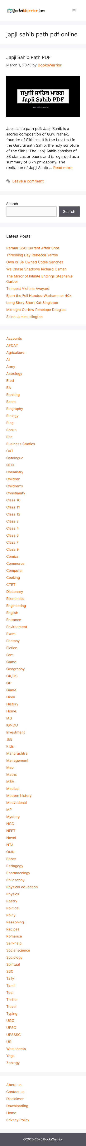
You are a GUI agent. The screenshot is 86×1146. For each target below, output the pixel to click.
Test (10, 992)
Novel (11, 838)
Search (12, 204)
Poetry (11, 901)
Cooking (13, 577)
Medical (12, 788)
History (12, 704)
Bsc (9, 437)
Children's (14, 486)
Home (11, 711)
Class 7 (12, 542)
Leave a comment (28, 181)
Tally (10, 978)
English (12, 613)
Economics (15, 599)
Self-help (14, 943)
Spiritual (13, 964)
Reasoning (15, 922)
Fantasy (13, 641)
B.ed (10, 381)
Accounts (14, 338)
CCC (10, 465)
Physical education (22, 887)
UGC (10, 1021)
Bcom (11, 402)
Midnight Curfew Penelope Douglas (36, 310)
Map (10, 767)
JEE (9, 739)
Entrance (13, 620)
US (8, 1042)
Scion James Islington (24, 317)
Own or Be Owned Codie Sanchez (34, 262)
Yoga (10, 1056)
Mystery (13, 817)
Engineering (16, 606)
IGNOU (12, 725)
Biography (14, 409)
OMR (10, 852)
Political (12, 908)
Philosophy (15, 880)
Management (17, 760)
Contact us (15, 1092)
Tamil (10, 985)
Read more (62, 167)
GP (8, 683)
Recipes (12, 929)
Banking (13, 395)
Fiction (11, 648)
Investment (15, 732)
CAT (9, 451)
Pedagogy (14, 866)
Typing (11, 1014)
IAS (9, 718)
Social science (18, 950)
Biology (12, 416)
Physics (12, 894)
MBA (10, 781)
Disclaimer (15, 1099)
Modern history (19, 796)
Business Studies (20, 444)
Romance (14, 936)
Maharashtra (17, 753)
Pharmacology (18, 873)
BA (8, 388)
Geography (15, 669)
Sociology (14, 957)
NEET (10, 831)
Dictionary (14, 592)
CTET (10, 585)
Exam (10, 634)
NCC (10, 824)
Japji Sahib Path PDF (28, 57)
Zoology (13, 1063)
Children (13, 479)
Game (11, 662)
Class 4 (12, 528)
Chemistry (14, 472)
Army (10, 366)
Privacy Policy (17, 1120)
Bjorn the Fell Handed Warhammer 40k (38, 296)
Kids (10, 746)
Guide (11, 690)
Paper (11, 859)
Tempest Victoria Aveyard (27, 288)
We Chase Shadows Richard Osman (36, 269)
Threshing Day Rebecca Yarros (32, 255)
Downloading (17, 1106)
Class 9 (12, 549)
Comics (12, 556)
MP (9, 810)
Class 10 (13, 500)
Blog (10, 423)
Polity (10, 915)
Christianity (15, 493)
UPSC (11, 1028)
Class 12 (13, 514)
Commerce (15, 563)
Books (11, 430)
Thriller (12, 999)
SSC (9, 971)
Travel (11, 1007)
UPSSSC (13, 1035)
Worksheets (16, 1049)
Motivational (16, 803)
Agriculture (15, 352)
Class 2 (12, 521)
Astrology (14, 374)
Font (10, 655)
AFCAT (12, 345)
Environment (16, 627)
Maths (11, 774)
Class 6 (12, 535)
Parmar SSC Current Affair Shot (32, 248)
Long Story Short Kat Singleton (32, 303)
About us (14, 1085)
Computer (14, 570)
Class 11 (13, 507)
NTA (10, 845)
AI (8, 359)
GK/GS (12, 676)
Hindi (10, 697)
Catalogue (14, 458)
